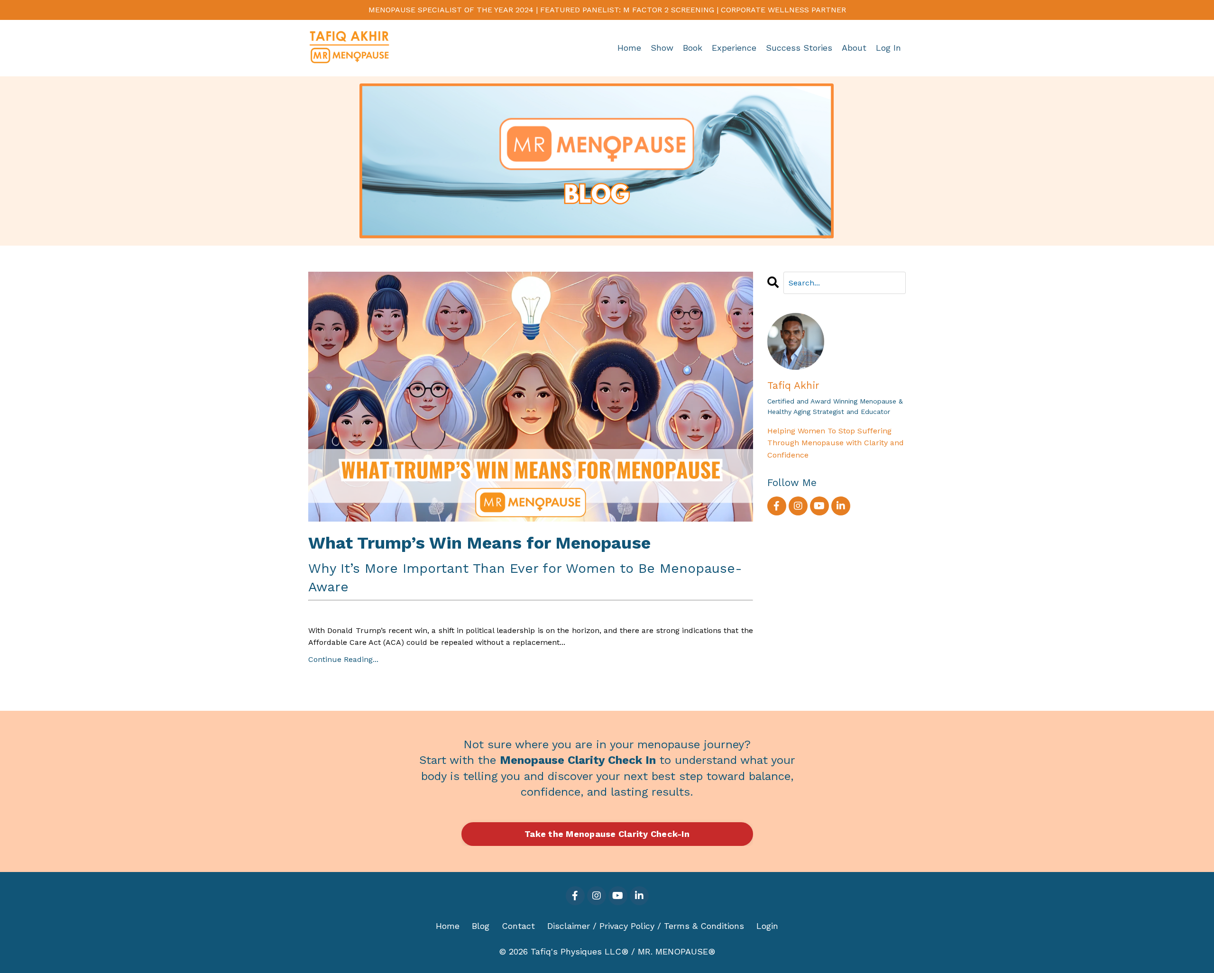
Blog (480, 926)
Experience (734, 48)
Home (629, 48)
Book (692, 48)
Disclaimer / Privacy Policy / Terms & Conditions (645, 926)
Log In (888, 48)
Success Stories (799, 48)
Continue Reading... (343, 659)
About (854, 48)
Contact (518, 926)
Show (662, 48)
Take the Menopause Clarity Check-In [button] (607, 834)
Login (767, 926)
